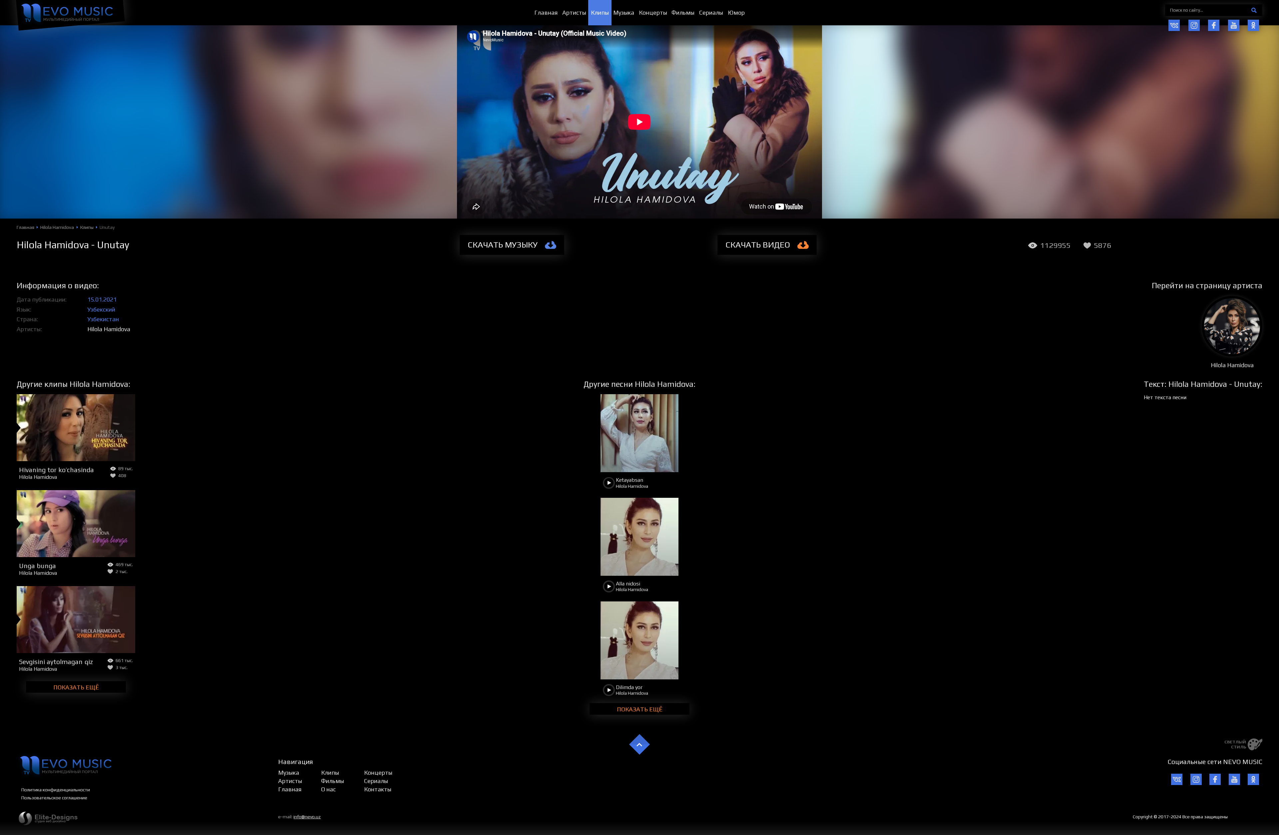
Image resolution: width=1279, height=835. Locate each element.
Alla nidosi (628, 583)
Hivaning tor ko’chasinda (56, 469)
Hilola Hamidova (108, 329)
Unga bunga (37, 565)
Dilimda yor (629, 687)
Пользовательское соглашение (54, 797)
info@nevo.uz (307, 816)
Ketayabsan (629, 480)
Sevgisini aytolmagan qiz (56, 661)
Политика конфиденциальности (55, 789)
